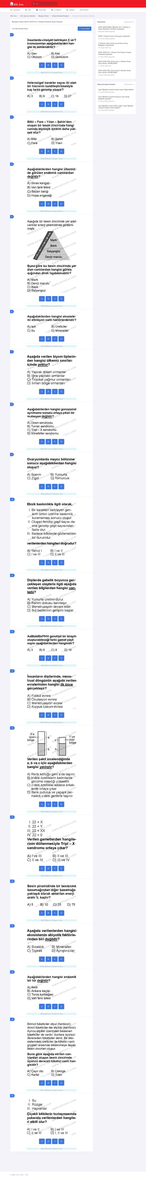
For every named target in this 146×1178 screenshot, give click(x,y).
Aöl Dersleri (84, 10)
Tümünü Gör (128, 22)
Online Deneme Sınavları (60, 16)
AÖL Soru (13, 16)
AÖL (13, 1175)
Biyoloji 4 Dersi (44, 16)
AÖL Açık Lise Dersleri (27, 16)
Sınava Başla (85, 29)
